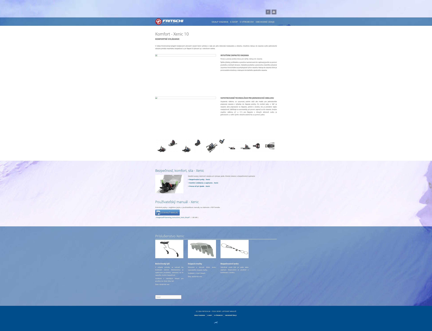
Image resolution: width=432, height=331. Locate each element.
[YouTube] (274, 12)
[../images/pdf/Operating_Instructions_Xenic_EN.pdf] (167, 212)
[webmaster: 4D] (216, 323)
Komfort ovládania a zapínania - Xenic (203, 183)
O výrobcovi (247, 21)
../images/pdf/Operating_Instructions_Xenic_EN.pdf (172, 217)
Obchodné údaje (265, 21)
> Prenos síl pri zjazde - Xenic (199, 186)
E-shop (234, 21)
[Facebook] (268, 12)
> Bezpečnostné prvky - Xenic (199, 179)
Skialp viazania (220, 21)
